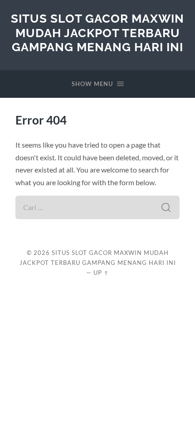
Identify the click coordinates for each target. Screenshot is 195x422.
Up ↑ (101, 272)
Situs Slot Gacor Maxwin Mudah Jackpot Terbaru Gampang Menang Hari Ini (97, 32)
